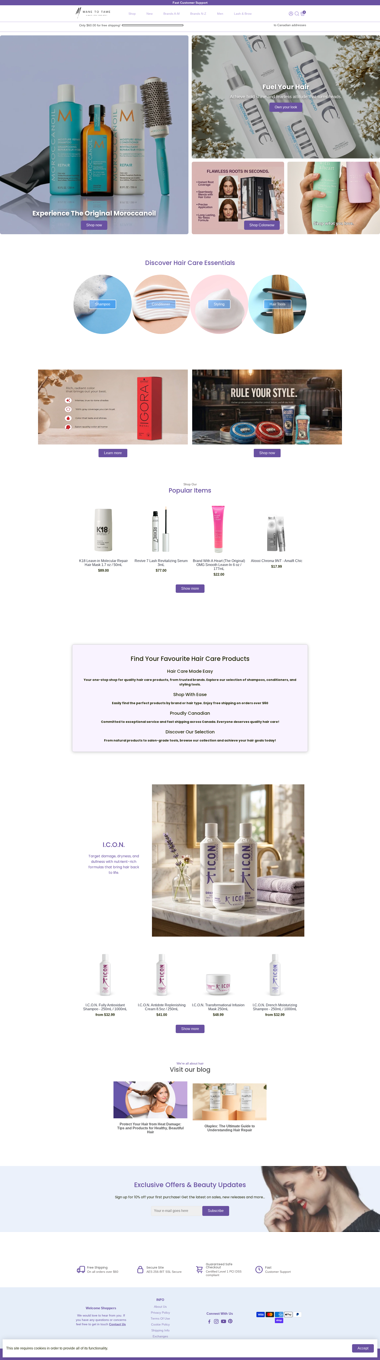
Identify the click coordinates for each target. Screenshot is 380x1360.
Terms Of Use (160, 1318)
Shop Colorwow (261, 225)
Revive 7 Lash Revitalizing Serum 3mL (161, 563)
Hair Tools (277, 304)
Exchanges (160, 1336)
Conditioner (161, 304)
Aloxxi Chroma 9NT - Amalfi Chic (276, 561)
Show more (190, 588)
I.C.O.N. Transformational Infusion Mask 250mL (218, 1007)
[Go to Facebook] (209, 1322)
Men (220, 13)
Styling (219, 304)
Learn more (113, 453)
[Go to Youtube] (223, 1322)
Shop (132, 13)
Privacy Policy (160, 1312)
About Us (160, 1306)
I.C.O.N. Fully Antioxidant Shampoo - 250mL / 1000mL (105, 1007)
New (149, 13)
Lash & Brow (243, 13)
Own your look (286, 107)
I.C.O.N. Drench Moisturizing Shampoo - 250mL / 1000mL (275, 1007)
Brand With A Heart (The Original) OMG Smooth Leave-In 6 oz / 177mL (219, 565)
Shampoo (102, 304)
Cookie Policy (160, 1324)
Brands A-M (171, 13)
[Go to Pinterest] (230, 1322)
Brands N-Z (198, 13)
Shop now (94, 225)
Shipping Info (160, 1330)
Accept (363, 1348)
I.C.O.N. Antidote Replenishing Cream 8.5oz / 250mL (162, 1007)
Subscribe (216, 1211)
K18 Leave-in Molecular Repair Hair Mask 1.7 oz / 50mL (103, 563)
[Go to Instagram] (216, 1322)
